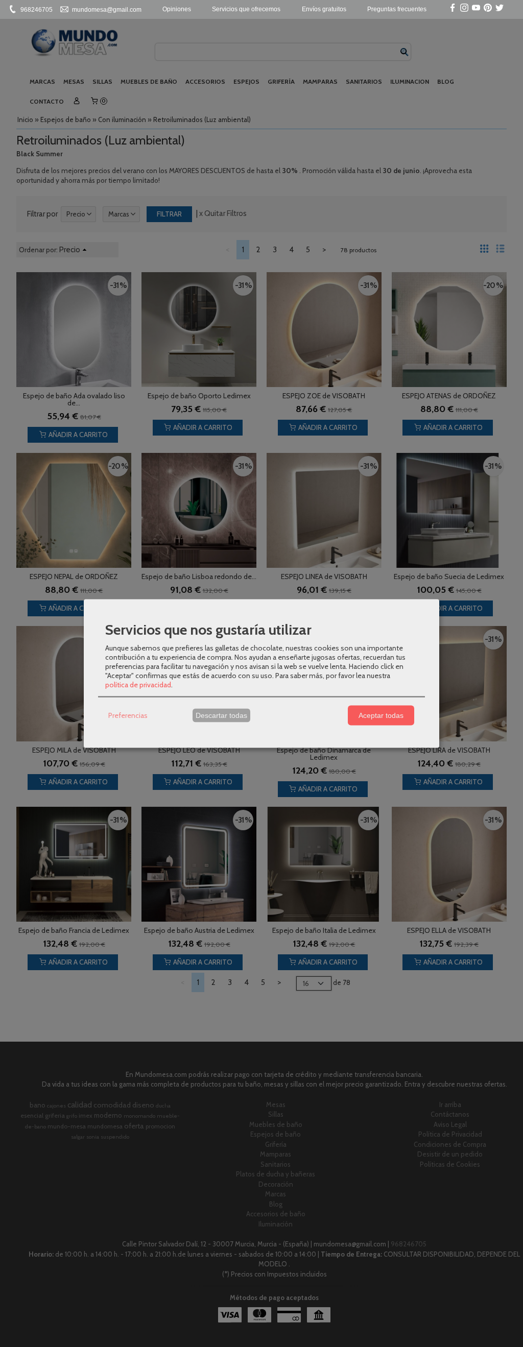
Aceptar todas (381, 715)
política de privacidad (138, 684)
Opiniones (176, 9)
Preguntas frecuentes (396, 9)
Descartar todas (221, 715)
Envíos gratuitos (324, 9)
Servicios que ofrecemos (246, 9)
